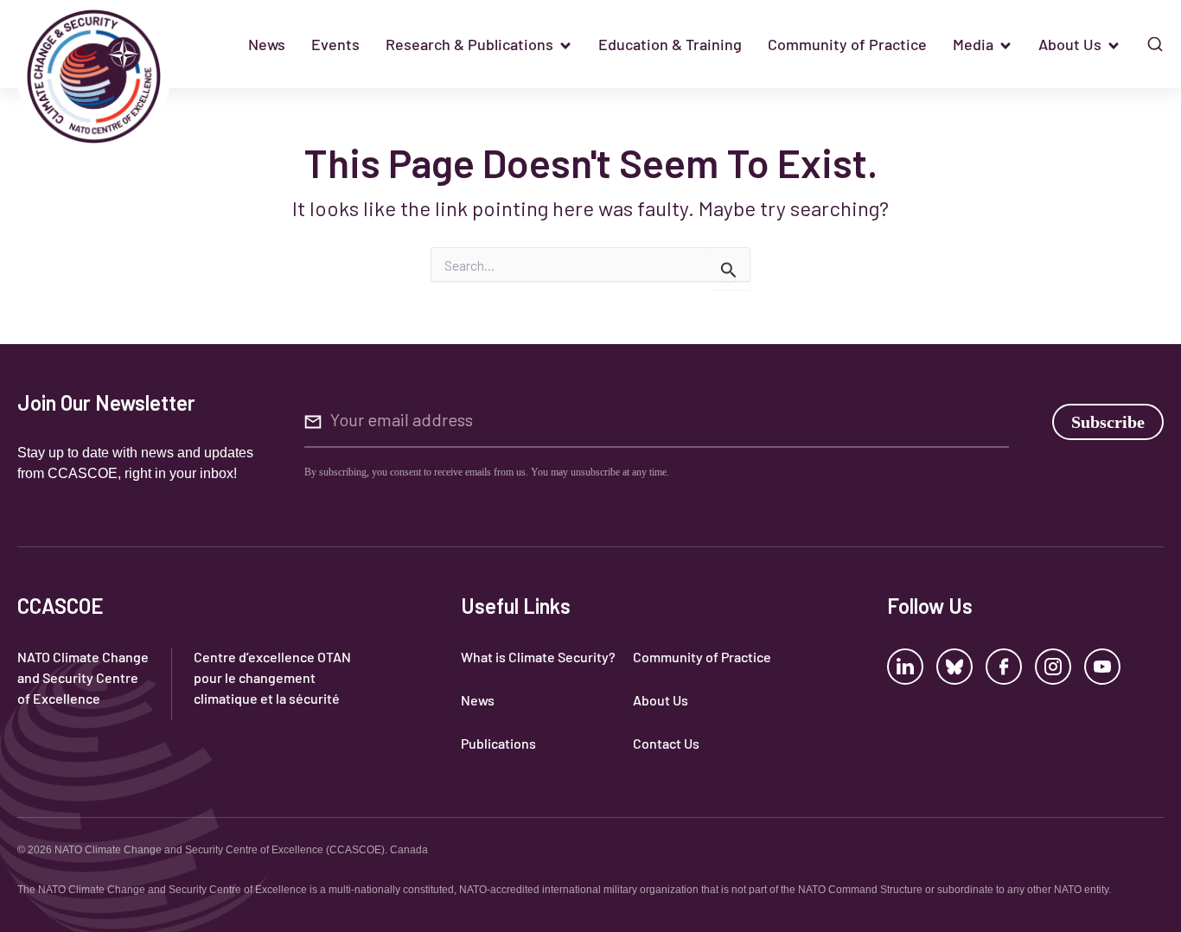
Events (335, 44)
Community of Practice (847, 44)
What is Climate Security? (538, 656)
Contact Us (666, 743)
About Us (1069, 44)
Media (973, 44)
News (266, 44)
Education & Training (670, 44)
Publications (498, 743)
